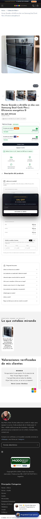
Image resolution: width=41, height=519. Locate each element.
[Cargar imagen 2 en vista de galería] (21, 95)
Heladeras (4, 507)
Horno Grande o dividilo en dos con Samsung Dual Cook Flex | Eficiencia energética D (19, 14)
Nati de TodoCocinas (13, 518)
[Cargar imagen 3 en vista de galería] (31, 95)
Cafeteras (4, 512)
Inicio (3, 10)
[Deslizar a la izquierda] (3, 96)
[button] (2, 6)
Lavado (3, 509)
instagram (21, 439)
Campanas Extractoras (8, 501)
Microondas (5, 499)
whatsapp (4, 439)
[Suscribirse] (37, 445)
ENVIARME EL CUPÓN (20, 211)
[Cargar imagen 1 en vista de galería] (10, 95)
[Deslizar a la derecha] (38, 96)
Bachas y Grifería (6, 504)
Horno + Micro (6, 488)
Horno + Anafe (6, 490)
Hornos (3, 493)
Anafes (3, 496)
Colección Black (13, 10)
